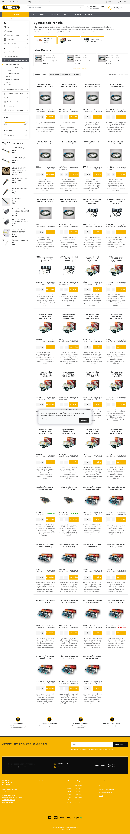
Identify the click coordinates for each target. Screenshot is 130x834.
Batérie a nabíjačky (12, 56)
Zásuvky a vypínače (13, 102)
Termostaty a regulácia (12, 79)
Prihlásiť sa (120, 744)
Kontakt (52, 2)
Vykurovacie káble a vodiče (15, 68)
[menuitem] (15, 14)
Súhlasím (84, 420)
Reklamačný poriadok (41, 2)
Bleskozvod (10, 52)
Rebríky (8, 82)
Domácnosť (10, 106)
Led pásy (9, 31)
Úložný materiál (11, 98)
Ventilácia (8, 85)
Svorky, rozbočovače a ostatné (16, 48)
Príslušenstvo (9, 77)
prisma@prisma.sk (62, 763)
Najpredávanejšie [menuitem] (41, 74)
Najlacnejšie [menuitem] (54, 74)
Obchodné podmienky (8, 2)
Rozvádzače (10, 39)
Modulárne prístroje (13, 35)
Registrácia (123, 2)
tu (74, 415)
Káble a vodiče (11, 44)
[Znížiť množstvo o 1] (38, 117)
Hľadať (81, 7)
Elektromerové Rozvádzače (15, 110)
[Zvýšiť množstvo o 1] (42, 117)
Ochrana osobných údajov (24, 2)
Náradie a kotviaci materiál (15, 89)
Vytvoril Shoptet (66, 829)
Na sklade (16, 135)
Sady (9, 71)
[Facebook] (109, 765)
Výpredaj (9, 27)
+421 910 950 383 (97, 7)
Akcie (8, 23)
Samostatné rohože (13, 73)
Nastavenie (46, 419)
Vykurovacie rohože (12, 64)
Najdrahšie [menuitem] (66, 74)
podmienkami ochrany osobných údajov (101, 749)
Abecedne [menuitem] (76, 74)
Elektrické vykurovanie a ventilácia (17, 60)
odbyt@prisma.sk (8, 802)
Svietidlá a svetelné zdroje (15, 94)
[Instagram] (113, 765)
